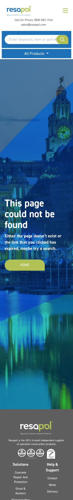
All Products (34, 53)
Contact (52, 478)
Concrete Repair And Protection (20, 477)
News (52, 485)
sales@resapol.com (33, 25)
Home (24, 265)
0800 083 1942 (43, 20)
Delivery (52, 491)
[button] (62, 39)
